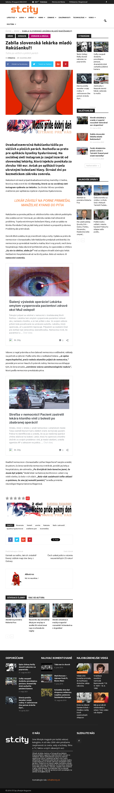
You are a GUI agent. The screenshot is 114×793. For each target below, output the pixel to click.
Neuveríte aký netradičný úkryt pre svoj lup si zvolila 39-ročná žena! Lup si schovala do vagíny (39, 625)
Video (91, 17)
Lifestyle (11, 17)
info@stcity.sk (54, 780)
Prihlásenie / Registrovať (78, 2)
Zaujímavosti (64, 17)
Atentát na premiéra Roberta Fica (84, 200)
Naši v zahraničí (59, 525)
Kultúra (10, 24)
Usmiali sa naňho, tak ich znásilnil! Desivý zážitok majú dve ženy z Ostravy (21, 558)
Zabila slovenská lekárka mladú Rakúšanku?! (97, 136)
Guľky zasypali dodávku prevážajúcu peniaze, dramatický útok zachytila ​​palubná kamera (28, 683)
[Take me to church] (46, 667)
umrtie (37, 525)
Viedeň (29, 525)
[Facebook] (106, 2)
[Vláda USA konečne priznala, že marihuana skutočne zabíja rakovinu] (84, 668)
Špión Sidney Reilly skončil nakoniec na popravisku (27, 667)
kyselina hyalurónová (15, 529)
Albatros (11, 58)
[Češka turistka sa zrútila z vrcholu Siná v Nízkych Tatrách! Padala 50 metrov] (101, 190)
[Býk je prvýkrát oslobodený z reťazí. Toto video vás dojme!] (101, 698)
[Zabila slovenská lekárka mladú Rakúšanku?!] (82, 137)
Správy (31, 17)
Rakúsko (46, 525)
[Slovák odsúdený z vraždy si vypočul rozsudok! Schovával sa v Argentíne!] (62, 610)
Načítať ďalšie (91, 165)
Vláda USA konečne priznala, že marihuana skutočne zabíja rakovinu (84, 681)
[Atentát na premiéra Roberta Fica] (16, 610)
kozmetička (44, 529)
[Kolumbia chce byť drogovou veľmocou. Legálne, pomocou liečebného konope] (46, 692)
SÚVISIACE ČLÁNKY (16, 598)
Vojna (80, 218)
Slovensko (20, 525)
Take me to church (62, 664)
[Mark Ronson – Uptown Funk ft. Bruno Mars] (46, 678)
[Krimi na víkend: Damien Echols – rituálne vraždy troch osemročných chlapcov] (84, 698)
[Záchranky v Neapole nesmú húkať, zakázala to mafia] (101, 78)
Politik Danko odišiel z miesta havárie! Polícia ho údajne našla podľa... (101, 227)
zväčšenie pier (31, 529)
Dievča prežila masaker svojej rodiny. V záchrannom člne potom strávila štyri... (28, 703)
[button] (105, 21)
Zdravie (50, 17)
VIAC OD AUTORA (36, 598)
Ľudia (21, 17)
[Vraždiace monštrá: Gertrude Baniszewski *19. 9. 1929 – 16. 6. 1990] (101, 668)
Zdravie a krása (39, 36)
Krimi (41, 17)
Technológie (78, 17)
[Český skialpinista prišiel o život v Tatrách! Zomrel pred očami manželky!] (82, 151)
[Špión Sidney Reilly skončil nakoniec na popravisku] (84, 47)
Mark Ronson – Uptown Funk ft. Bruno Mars (61, 678)
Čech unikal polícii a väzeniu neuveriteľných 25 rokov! (60, 557)
